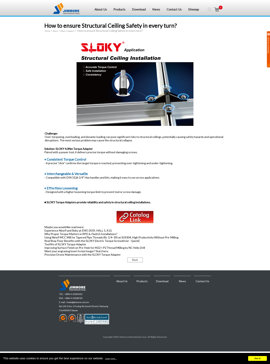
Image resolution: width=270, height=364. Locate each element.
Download (139, 9)
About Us (101, 9)
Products (119, 9)
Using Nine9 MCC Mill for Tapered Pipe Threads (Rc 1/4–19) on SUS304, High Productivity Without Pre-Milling (111, 237)
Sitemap (193, 9)
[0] (216, 9)
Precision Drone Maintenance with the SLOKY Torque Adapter (82, 254)
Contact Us (174, 9)
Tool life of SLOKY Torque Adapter (65, 244)
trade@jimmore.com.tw (77, 302)
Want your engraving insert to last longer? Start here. (76, 251)
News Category (67, 31)
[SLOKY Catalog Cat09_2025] (135, 223)
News (156, 9)
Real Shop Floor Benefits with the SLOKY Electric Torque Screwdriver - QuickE (92, 241)
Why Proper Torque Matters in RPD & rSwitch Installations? (80, 234)
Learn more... (111, 358)
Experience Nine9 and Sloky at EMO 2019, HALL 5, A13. (78, 230)
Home (47, 31)
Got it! (257, 358)
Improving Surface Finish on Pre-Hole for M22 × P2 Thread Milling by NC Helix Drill (94, 247)
